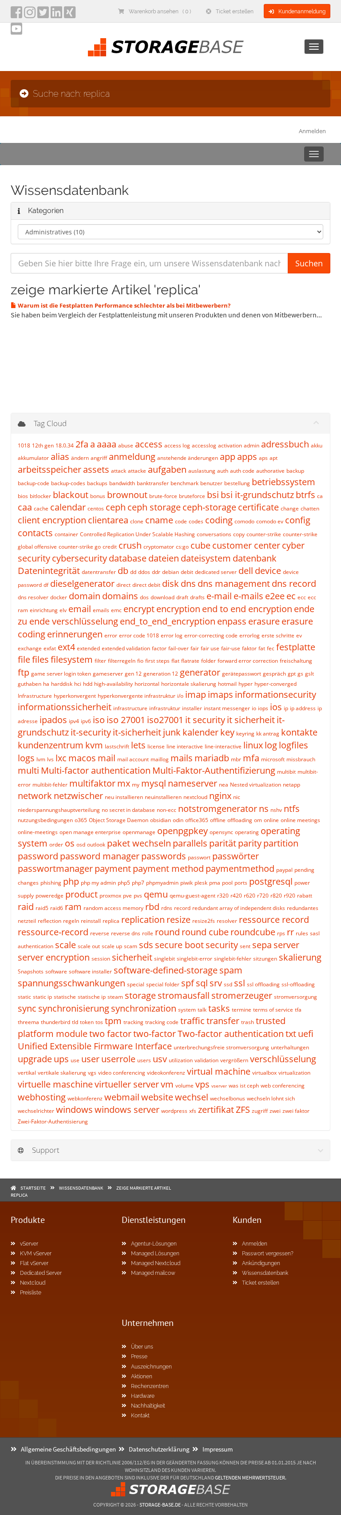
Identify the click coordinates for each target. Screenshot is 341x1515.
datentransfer (99, 572)
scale (65, 945)
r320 (223, 895)
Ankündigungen (261, 1263)
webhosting (42, 1097)
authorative (270, 471)
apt (274, 458)
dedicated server (216, 572)
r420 (236, 895)
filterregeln (121, 661)
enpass (231, 621)
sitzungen (265, 958)
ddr (156, 572)
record (182, 908)
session (100, 958)
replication (143, 920)
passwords (163, 856)
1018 (24, 445)
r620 (249, 895)
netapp (291, 784)
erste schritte (278, 635)
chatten (310, 508)
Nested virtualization (255, 784)
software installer (90, 971)
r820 (276, 895)
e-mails (248, 596)
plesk (200, 882)
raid (26, 907)
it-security (91, 732)
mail (106, 758)
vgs (92, 1072)
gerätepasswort (241, 673)
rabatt (304, 895)
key (227, 732)
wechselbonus (227, 1098)
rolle (147, 933)
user (90, 1059)
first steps (157, 661)
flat (175, 661)
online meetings (300, 820)
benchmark (184, 483)
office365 (196, 820)
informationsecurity (275, 694)
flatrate (190, 661)
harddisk (61, 684)
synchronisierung (73, 1008)
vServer (29, 1244)
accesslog (204, 445)
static (24, 997)
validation (206, 1060)
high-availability (113, 684)
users (144, 1060)
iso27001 (165, 720)
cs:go (182, 546)
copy (239, 534)
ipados (53, 720)
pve (127, 895)
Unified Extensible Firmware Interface (95, 1046)
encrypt (139, 609)
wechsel (191, 1097)
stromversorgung (295, 997)
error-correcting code (211, 635)
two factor (110, 1034)
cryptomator (158, 546)
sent (245, 946)
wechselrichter (36, 1111)
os (70, 843)
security (222, 945)
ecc (301, 597)
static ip (42, 997)
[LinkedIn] (56, 15)
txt (290, 1034)
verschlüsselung (283, 1059)
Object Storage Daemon (118, 820)
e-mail (219, 596)
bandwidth (122, 483)
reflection (49, 921)
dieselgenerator (82, 583)
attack (118, 471)
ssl (239, 983)
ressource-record (53, 932)
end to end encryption (247, 609)
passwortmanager (55, 868)
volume (184, 1085)
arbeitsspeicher (49, 469)
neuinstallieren (163, 797)
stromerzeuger (241, 995)
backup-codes (68, 483)
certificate (258, 507)
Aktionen (141, 1376)
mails (181, 758)
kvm (94, 745)
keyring (245, 733)
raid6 (56, 908)
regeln (71, 921)
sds (146, 945)
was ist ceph (244, 1085)
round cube (205, 932)
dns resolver (33, 597)
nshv (276, 810)
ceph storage (154, 507)
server (286, 945)
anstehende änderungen (187, 458)
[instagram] (30, 15)
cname (159, 520)
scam (130, 946)
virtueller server (127, 1084)
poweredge (49, 895)
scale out (89, 946)
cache (41, 508)
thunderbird (55, 1022)
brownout (127, 495)
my (135, 784)
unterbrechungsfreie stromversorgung (221, 1047)
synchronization (143, 1008)
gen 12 (133, 673)
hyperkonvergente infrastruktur (136, 696)
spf (187, 983)
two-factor (154, 1034)
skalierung (300, 957)
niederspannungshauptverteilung (59, 810)
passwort (199, 857)
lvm (40, 759)
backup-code (33, 483)
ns (264, 809)
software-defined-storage (166, 970)
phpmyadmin (162, 882)
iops (263, 708)
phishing (50, 882)
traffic (192, 1021)
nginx (220, 796)
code (181, 521)
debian (170, 572)
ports (240, 882)
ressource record (274, 920)
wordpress (174, 1111)
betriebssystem (283, 482)
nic (236, 797)
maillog (160, 759)
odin (178, 820)
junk (172, 732)
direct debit (146, 585)
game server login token (61, 673)
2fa (81, 444)
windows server (127, 1109)
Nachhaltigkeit (148, 1406)
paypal (284, 870)
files (40, 659)
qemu (156, 894)
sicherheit (132, 957)
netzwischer (78, 796)
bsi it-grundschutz (257, 495)
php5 (124, 882)
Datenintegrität (49, 571)
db (123, 571)
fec (270, 648)
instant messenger (227, 708)
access (149, 444)
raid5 (42, 908)
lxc (61, 758)
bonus (97, 496)
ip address (303, 708)
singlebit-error (194, 958)
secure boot (179, 945)
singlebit (164, 958)
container (66, 534)
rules (302, 933)
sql (202, 983)
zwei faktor (295, 1111)
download (162, 597)
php (71, 881)
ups (61, 1059)
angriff (99, 458)
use (75, 1060)
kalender (200, 732)
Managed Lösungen (155, 1253)
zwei (275, 1111)
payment (113, 868)
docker (58, 597)
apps (247, 457)
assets (96, 469)
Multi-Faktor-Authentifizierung (213, 770)
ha (46, 684)
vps (202, 1084)
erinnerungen (75, 634)
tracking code (161, 1022)
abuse (125, 445)
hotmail (227, 684)
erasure (264, 621)
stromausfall (184, 995)
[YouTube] (16, 32)
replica (111, 921)
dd (133, 572)
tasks (219, 1008)
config (297, 520)
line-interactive (223, 746)
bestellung (237, 483)
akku (316, 445)
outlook (96, 844)
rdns (166, 908)
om (258, 820)
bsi (213, 495)
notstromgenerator (217, 809)
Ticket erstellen (235, 11)
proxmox (110, 895)
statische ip (92, 997)
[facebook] (16, 15)
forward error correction (248, 661)
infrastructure (130, 708)
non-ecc (166, 810)
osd (80, 844)
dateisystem (206, 558)
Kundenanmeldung (301, 11)
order (56, 844)
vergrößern (234, 1060)
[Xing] (69, 15)
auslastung (201, 471)
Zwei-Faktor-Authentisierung (53, 1121)
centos (95, 508)
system (187, 1009)
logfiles (293, 745)
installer (192, 708)
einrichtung (44, 610)
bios (23, 496)
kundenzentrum (50, 745)
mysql (153, 783)
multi (28, 770)
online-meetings (38, 832)
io (254, 708)
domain (84, 596)
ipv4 (74, 721)
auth (222, 471)
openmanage (139, 832)
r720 (263, 895)
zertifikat (216, 1109)
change (290, 508)
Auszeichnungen (151, 1367)
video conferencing (121, 1072)
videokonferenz (166, 1072)
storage (140, 995)
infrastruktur (164, 708)
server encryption (54, 957)
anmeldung (132, 457)
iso (99, 720)
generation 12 (160, 673)
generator (200, 672)
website (157, 1097)
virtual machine (218, 1071)
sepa (262, 945)
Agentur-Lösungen (154, 1244)
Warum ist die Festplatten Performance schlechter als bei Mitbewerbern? (123, 305)
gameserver (108, 673)
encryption (178, 609)
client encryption (52, 520)
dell (245, 571)
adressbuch (285, 444)
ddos (144, 572)
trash (247, 1022)
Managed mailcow (153, 1273)
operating (247, 832)
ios (276, 707)
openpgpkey (182, 831)
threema (28, 1022)
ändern (80, 458)
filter (100, 661)
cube (200, 545)
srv (216, 983)
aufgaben (167, 469)
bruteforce (192, 496)
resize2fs (203, 921)
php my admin (98, 882)
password (38, 856)
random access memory (113, 908)
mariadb (211, 758)
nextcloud (195, 797)
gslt (309, 673)
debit (187, 572)
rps (281, 933)
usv (160, 1059)
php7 (138, 882)
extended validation (126, 648)
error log (171, 635)
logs (26, 758)
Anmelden (312, 131)
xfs (192, 1111)
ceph (116, 507)
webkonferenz (85, 1098)
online (271, 820)
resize (178, 920)
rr (290, 932)
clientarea (108, 520)
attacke (137, 471)
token (87, 1022)
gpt (292, 673)
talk (202, 1009)
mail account (133, 759)
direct (123, 585)
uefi (305, 1034)
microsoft (273, 759)
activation (230, 445)
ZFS (243, 1109)
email (79, 609)
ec (291, 596)
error (110, 635)
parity (250, 843)
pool (227, 882)
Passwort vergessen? (267, 1253)
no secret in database (128, 810)
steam (115, 997)
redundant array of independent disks (238, 908)
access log (177, 445)
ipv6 (86, 721)
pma (214, 882)
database (128, 558)
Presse (139, 1356)
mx (123, 783)
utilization (181, 1060)
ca (320, 496)
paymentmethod (240, 868)
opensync (221, 832)
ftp (23, 672)
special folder (162, 984)
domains (120, 596)
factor (159, 648)
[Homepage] (165, 47)
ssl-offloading (298, 984)
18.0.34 (65, 445)
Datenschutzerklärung (159, 1449)
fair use (210, 648)
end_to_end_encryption (167, 621)
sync (27, 1008)
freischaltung (296, 661)
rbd (152, 907)
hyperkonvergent (75, 696)
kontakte (299, 732)
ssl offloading (263, 984)
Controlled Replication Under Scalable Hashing (137, 534)
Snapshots (31, 971)
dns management (234, 583)
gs (300, 673)
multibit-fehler (49, 784)
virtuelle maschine (55, 1084)
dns (188, 583)
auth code (242, 471)
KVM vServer (36, 1253)
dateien (163, 558)
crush (130, 545)
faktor (249, 648)
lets (138, 745)
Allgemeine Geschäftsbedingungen (68, 1449)
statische (65, 997)
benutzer (211, 483)
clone (136, 521)
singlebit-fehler (232, 958)
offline (218, 820)
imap (195, 694)
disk (170, 583)
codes (196, 521)
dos (144, 597)
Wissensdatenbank (81, 1188)
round (167, 932)
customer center (246, 545)
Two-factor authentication (231, 1034)
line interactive (185, 746)
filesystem (72, 659)
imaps (220, 694)
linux (253, 745)
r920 (289, 895)
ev (299, 635)
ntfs (292, 809)
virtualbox (264, 1072)
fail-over (178, 648)
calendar (68, 507)
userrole (118, 1059)
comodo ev (269, 521)
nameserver (192, 783)
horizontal (147, 684)
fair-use (230, 648)
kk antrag (267, 733)
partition (280, 843)
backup (295, 471)
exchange (30, 648)
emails (101, 610)
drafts (197, 597)
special (135, 984)
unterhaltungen (290, 1047)
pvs (138, 895)
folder (208, 661)
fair (194, 648)
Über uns (142, 1347)
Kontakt (140, 1415)
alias (60, 457)
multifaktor (92, 783)
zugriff (260, 1111)
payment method (168, 868)
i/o (180, 696)
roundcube (252, 932)
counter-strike (263, 534)
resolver (227, 921)
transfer (222, 1021)
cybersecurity (79, 558)
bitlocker (40, 496)
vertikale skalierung (62, 1072)
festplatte (295, 647)
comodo (244, 521)
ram (73, 907)
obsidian (160, 820)
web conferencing (283, 1085)
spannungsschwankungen (71, 983)
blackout (70, 495)
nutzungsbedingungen (45, 820)
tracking (133, 1022)
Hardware (143, 1396)
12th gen (43, 445)
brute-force (163, 496)
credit (110, 546)
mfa (251, 758)
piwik (186, 882)
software (56, 971)
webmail (121, 1097)
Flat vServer (34, 1263)
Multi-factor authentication (96, 770)
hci (77, 684)
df (46, 585)
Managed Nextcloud (155, 1263)
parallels (190, 843)
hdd (87, 684)
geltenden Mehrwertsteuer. (250, 1477)
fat (261, 648)
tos (99, 1022)
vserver (219, 1086)
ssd (228, 984)
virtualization (294, 1072)
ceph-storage (209, 507)
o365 (81, 820)
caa (25, 507)
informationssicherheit (64, 707)
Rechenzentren (150, 1386)
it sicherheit (251, 720)
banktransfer (153, 483)
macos (82, 758)
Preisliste (30, 1293)
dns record (294, 583)
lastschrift (117, 746)
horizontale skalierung (188, 684)
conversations (214, 534)
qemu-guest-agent (192, 895)
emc (116, 610)
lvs (50, 759)
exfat (50, 648)
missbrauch (300, 759)
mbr (236, 759)
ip (286, 708)
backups (97, 483)
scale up (112, 946)
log (271, 745)
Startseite (33, 1188)
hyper (245, 684)
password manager (99, 856)
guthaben (29, 684)
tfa (298, 1009)
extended (88, 648)
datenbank (255, 558)
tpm (113, 1021)
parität (222, 843)
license (156, 746)
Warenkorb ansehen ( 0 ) (160, 11)
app (227, 457)
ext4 (66, 647)
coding (219, 520)
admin (251, 445)
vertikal (27, 1072)
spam (230, 970)
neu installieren (124, 797)
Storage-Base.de (160, 1504)
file (24, 659)
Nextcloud (32, 1283)
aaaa (106, 444)
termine (241, 1009)
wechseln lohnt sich (271, 1098)
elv (63, 610)
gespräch (274, 673)
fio (140, 661)
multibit (286, 771)
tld (75, 1022)
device (268, 571)
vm (167, 1084)
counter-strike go (80, 546)
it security (205, 720)
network (35, 796)
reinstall (91, 921)
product (81, 894)
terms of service (273, 1009)
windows (74, 1109)
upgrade (35, 1059)
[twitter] (43, 15)
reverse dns (125, 933)
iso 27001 (126, 720)
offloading (239, 820)
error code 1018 (139, 635)
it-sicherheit (137, 732)
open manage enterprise (90, 832)
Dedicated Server (41, 1273)
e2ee (275, 596)
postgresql (271, 881)
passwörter (235, 856)
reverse (99, 933)
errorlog (249, 635)
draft (182, 597)
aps (263, 458)
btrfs (305, 495)
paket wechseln (139, 843)
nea (223, 784)
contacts (35, 533)
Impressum (217, 1449)
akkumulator (33, 458)
